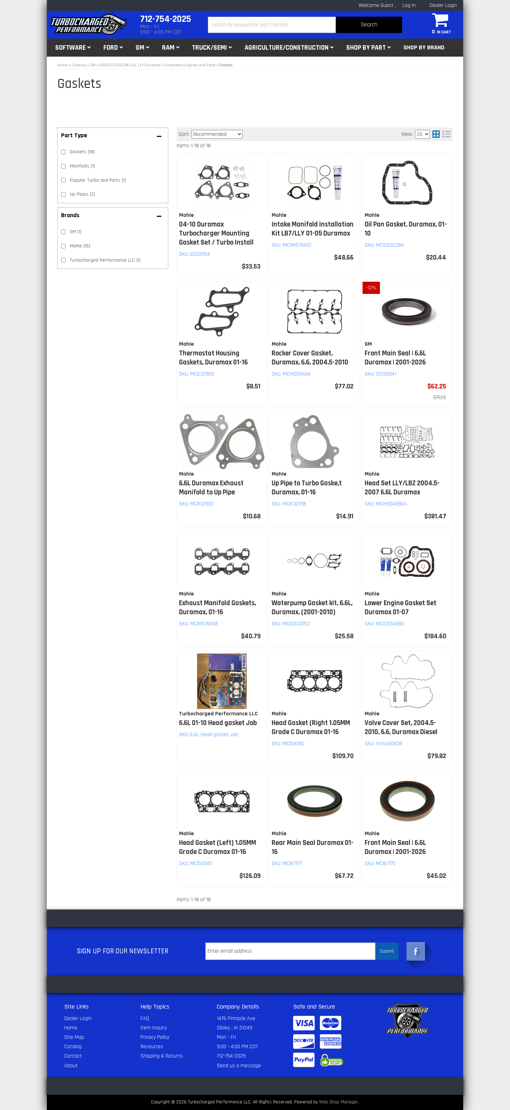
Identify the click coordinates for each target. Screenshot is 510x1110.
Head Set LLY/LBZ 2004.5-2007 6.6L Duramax (402, 488)
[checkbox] (63, 232)
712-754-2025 (231, 1056)
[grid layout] (436, 134)
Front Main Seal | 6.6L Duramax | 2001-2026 (395, 358)
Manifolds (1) (82, 166)
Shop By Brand (423, 47)
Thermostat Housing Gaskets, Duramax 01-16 (213, 358)
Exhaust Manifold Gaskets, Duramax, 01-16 (217, 608)
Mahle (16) (80, 246)
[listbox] (217, 134)
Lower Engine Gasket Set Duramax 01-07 (400, 608)
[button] (305, 25)
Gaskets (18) (82, 152)
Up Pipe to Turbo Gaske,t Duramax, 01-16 (307, 488)
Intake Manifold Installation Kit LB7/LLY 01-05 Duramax (313, 229)
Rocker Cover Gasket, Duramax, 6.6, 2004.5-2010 (311, 358)
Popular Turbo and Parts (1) (98, 180)
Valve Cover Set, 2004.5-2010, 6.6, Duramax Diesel (401, 727)
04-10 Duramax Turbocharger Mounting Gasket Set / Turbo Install (216, 233)
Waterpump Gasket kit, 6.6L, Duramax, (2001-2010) (312, 608)
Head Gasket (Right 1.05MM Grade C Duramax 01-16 (311, 727)
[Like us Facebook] (416, 951)
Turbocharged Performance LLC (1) (105, 260)
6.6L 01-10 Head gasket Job (218, 722)
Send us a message (239, 1065)
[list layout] (446, 134)
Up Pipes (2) (82, 194)
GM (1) (76, 232)
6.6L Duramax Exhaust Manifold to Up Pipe (211, 488)
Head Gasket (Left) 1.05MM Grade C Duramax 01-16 (217, 847)
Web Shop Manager (338, 1102)
